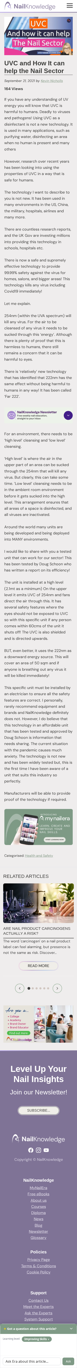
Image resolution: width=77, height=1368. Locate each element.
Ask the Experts (38, 1313)
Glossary (38, 1237)
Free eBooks (38, 1194)
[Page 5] (44, 988)
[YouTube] (46, 1150)
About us (39, 1200)
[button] (38, 415)
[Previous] (19, 988)
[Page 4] (40, 988)
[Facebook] (30, 1150)
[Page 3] (37, 988)
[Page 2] (33, 988)
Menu (70, 5)
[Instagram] (38, 1150)
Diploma (38, 1212)
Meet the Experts (38, 1306)
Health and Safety (39, 855)
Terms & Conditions (38, 1266)
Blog (38, 1225)
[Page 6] (48, 988)
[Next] (57, 988)
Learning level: (11, 1339)
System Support (38, 1319)
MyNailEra (38, 1187)
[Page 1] (29, 988)
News (38, 1219)
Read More (43, 966)
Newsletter (38, 1231)
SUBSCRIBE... (38, 1110)
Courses (38, 1206)
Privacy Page (38, 1259)
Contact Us (38, 1300)
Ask (68, 1361)
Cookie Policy (38, 1272)
